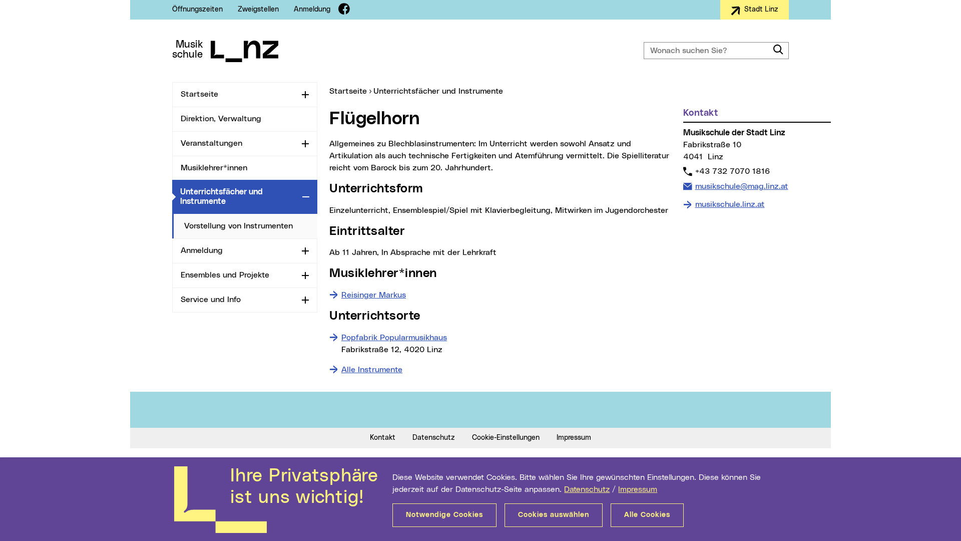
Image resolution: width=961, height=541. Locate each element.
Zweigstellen (258, 9)
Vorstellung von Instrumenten (238, 226)
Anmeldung (312, 9)
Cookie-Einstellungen (506, 437)
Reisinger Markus (373, 295)
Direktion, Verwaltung (221, 119)
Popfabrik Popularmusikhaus (394, 338)
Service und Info (211, 300)
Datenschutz (587, 489)
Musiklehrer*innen (214, 168)
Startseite (199, 94)
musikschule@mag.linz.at (741, 186)
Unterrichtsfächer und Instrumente (239, 196)
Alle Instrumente (371, 370)
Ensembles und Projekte (225, 275)
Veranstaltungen (211, 143)
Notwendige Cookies (444, 514)
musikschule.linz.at (730, 204)
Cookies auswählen (553, 514)
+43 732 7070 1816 (732, 171)
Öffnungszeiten (197, 9)
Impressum (637, 489)
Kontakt (382, 437)
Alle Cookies (647, 514)
